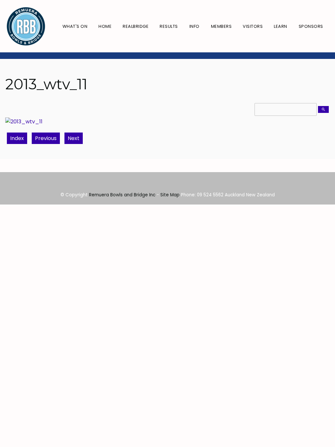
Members (221, 26)
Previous (46, 138)
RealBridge (136, 26)
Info (194, 26)
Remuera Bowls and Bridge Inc (122, 195)
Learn (280, 26)
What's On (75, 26)
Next (73, 138)
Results (169, 26)
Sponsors (311, 26)
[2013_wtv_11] (24, 121)
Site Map (170, 195)
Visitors (253, 26)
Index (17, 138)
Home (105, 26)
